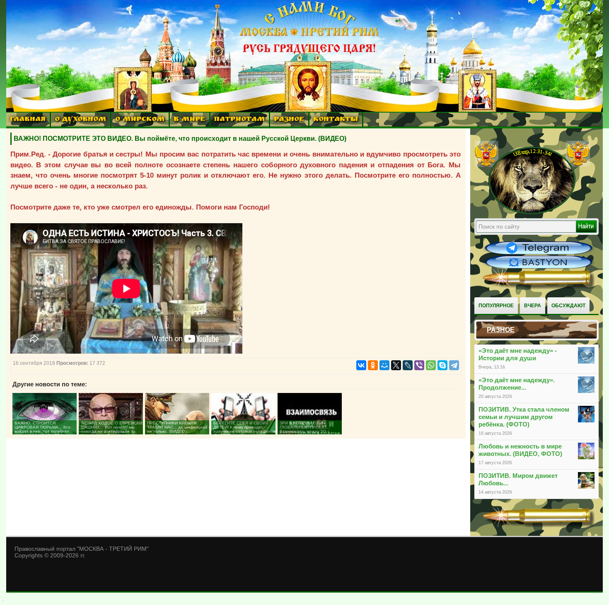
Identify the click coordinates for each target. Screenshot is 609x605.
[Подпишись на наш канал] (538, 253)
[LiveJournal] (408, 365)
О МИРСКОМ (139, 120)
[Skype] (442, 365)
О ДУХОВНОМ (80, 120)
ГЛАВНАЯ (28, 120)
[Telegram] (454, 365)
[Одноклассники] (373, 365)
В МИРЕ (189, 120)
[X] (396, 365)
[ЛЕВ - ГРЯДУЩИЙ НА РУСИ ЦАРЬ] (532, 212)
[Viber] (419, 365)
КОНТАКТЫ (335, 120)
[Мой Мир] (384, 365)
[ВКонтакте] (361, 365)
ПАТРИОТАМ (239, 120)
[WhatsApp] (431, 365)
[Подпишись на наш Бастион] (538, 267)
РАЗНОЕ (289, 120)
